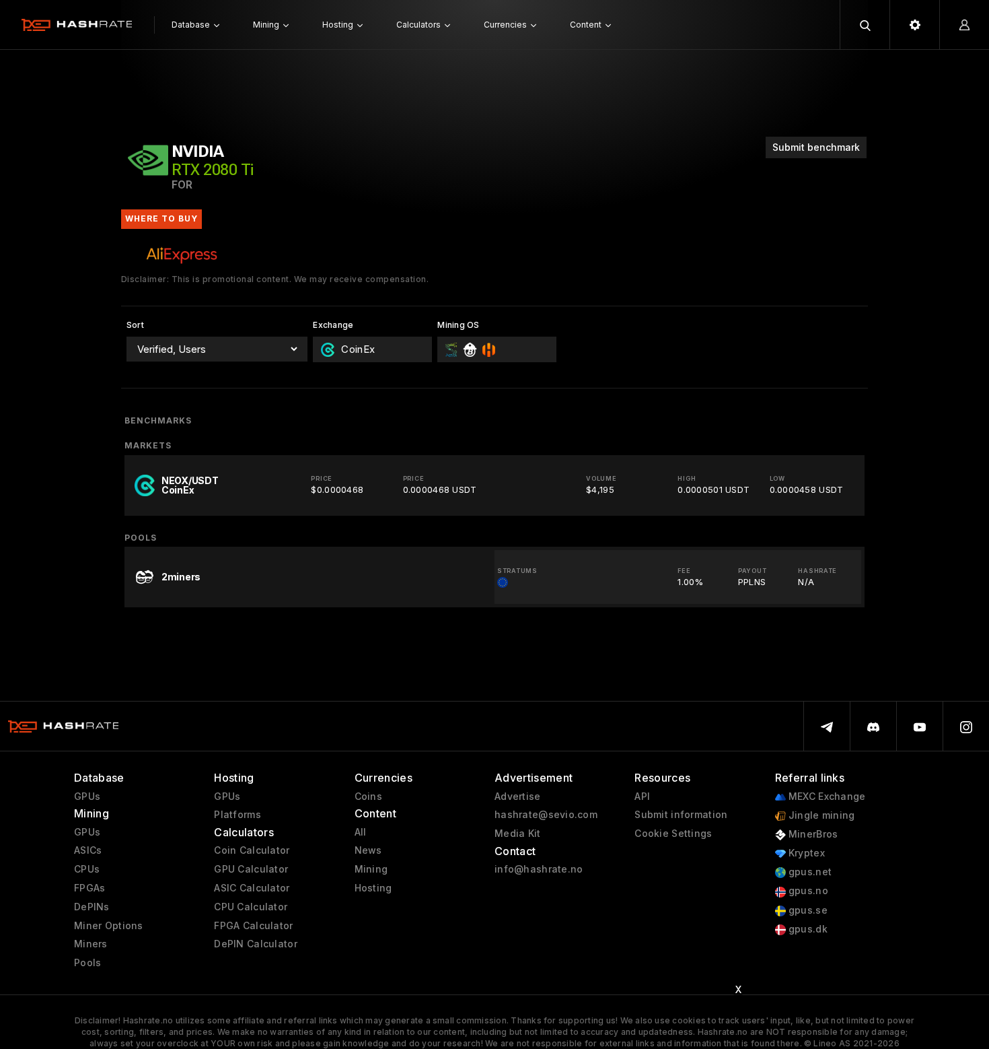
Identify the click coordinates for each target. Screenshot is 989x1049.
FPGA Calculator (253, 925)
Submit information (680, 814)
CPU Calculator (250, 907)
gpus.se (807, 910)
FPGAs (89, 888)
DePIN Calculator (255, 944)
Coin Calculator (251, 850)
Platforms (237, 814)
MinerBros (812, 834)
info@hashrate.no (538, 869)
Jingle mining (820, 815)
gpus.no (807, 890)
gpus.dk (807, 929)
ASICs (88, 850)
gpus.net (809, 872)
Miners (91, 944)
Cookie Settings (673, 833)
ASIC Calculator (251, 888)
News (368, 850)
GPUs (87, 796)
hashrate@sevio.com (545, 814)
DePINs (92, 907)
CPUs (87, 869)
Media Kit (517, 833)
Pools (87, 962)
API (642, 796)
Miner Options (108, 925)
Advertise (517, 796)
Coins (368, 796)
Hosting (373, 888)
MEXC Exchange (826, 796)
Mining (371, 869)
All (361, 832)
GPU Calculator (251, 869)
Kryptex (805, 853)
